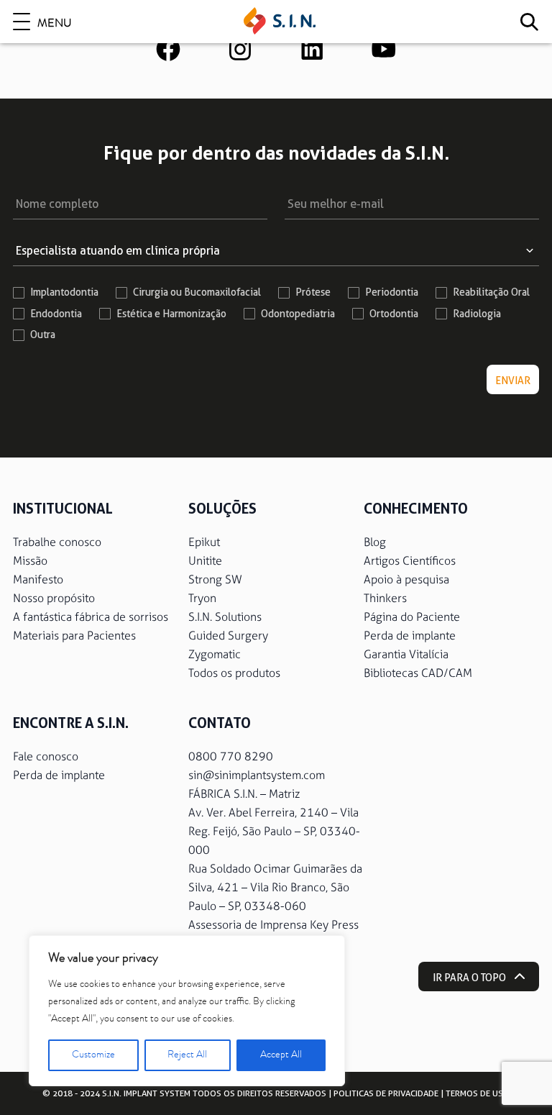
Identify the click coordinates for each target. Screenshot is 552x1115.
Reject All (187, 1055)
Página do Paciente (412, 617)
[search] (529, 22)
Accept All (281, 1055)
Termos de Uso (478, 1093)
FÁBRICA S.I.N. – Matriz (244, 794)
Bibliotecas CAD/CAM (418, 673)
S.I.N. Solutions (225, 617)
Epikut (204, 542)
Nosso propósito (54, 598)
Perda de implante (410, 635)
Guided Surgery (228, 635)
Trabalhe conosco (57, 542)
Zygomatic (214, 654)
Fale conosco (45, 756)
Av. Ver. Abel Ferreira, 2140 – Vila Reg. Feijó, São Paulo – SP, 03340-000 (274, 831)
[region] (187, 1010)
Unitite (205, 561)
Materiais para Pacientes (74, 635)
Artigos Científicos (410, 561)
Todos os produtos (234, 673)
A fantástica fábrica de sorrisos (90, 617)
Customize (93, 1055)
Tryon (202, 598)
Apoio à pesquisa (406, 579)
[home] (280, 21)
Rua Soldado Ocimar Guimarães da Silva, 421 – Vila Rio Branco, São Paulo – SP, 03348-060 (275, 887)
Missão (30, 561)
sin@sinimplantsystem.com (256, 775)
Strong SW (215, 579)
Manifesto (38, 579)
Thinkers (385, 598)
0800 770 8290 (230, 756)
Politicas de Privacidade (386, 1093)
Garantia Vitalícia (406, 654)
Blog (375, 542)
